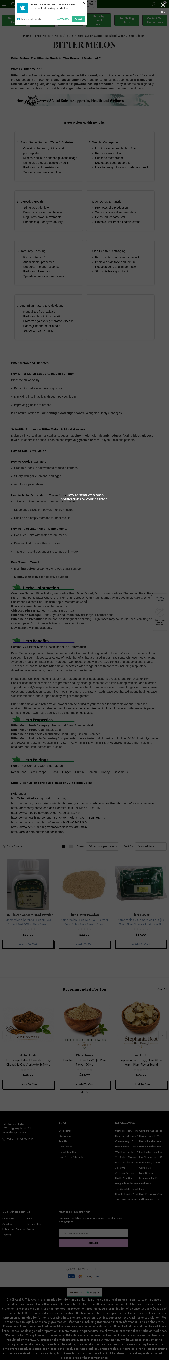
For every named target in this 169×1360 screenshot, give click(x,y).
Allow (78, 18)
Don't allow (62, 18)
